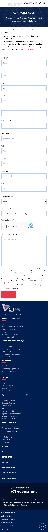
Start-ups (5, 374)
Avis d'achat (4, 529)
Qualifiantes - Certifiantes (11, 354)
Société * (4, 58)
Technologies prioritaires (11, 368)
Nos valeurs (6, 440)
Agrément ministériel (10, 416)
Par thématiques (8, 346)
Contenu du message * (9, 234)
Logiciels (5, 377)
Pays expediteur (7, 196)
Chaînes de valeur (8, 351)
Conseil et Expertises (9, 329)
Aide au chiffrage (8, 388)
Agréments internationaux (11, 413)
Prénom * (5, 108)
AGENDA (5, 446)
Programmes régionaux (10, 428)
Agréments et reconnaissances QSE (15, 395)
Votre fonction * (7, 133)
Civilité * (4, 83)
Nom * (3, 95)
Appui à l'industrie (9, 422)
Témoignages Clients (9, 337)
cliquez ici (41, 285)
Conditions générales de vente (10, 526)
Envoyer (9, 295)
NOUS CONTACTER (9, 478)
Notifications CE (8, 411)
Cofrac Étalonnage (9, 403)
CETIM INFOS (7, 457)
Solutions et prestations (11, 318)
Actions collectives (9, 371)
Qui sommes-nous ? (9, 431)
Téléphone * (6, 146)
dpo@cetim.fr (5, 283)
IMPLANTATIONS (8, 467)
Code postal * (6, 171)
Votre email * (6, 121)
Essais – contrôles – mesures (12, 326)
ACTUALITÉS (6, 451)
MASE (4, 408)
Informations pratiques (26, 49)
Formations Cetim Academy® (13, 340)
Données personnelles (7, 519)
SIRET (3, 71)
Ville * (3, 184)
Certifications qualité (9, 400)
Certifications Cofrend (10, 419)
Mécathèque (6, 360)
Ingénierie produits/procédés (13, 324)
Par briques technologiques (12, 349)
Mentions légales (5, 516)
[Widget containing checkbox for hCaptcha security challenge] (18, 226)
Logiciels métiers (8, 383)
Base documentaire (9, 366)
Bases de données (8, 391)
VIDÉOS (5, 462)
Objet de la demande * (9, 209)
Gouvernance (7, 442)
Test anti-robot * (7, 220)
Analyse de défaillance (10, 332)
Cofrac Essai (6, 405)
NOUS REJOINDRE (9, 473)
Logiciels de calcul (8, 385)
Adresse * (5, 158)
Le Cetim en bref (8, 437)
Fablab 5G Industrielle (10, 334)
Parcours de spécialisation (11, 357)
